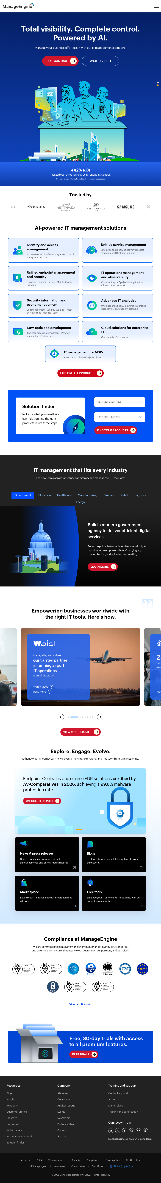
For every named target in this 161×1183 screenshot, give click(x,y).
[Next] (100, 717)
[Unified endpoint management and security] (43, 278)
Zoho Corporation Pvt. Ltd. (74, 1174)
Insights (11, 1099)
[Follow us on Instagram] (131, 1130)
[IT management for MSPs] (80, 354)
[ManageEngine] (21, 6)
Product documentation (20, 1136)
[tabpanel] (80, 801)
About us (62, 1093)
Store (111, 1099)
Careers (62, 1130)
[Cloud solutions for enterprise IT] (117, 331)
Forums (47, 854)
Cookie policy (133, 1160)
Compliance (92, 1160)
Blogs (114, 854)
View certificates (80, 1004)
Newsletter (59, 1166)
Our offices (97, 1166)
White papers (14, 1130)
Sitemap (62, 1136)
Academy (12, 1105)
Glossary (11, 1118)
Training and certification (123, 1111)
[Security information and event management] (43, 306)
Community (13, 1124)
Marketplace (47, 893)
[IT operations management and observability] (117, 278)
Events (61, 1111)
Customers (64, 1099)
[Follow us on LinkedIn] (110, 1130)
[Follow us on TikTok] (145, 1130)
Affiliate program (38, 1166)
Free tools (114, 893)
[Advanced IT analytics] (117, 305)
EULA (39, 1160)
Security (76, 1160)
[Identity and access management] (43, 250)
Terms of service (56, 1160)
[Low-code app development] (43, 331)
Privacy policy (112, 1160)
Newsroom (63, 1118)
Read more (39, 691)
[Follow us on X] (117, 1130)
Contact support (118, 1093)
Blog (9, 1093)
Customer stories (16, 1111)
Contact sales (78, 1166)
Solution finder (15, 1142)
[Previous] (61, 717)
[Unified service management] (117, 250)
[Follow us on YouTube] (138, 1130)
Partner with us (66, 1124)
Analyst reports (66, 1105)
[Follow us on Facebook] (124, 1130)
